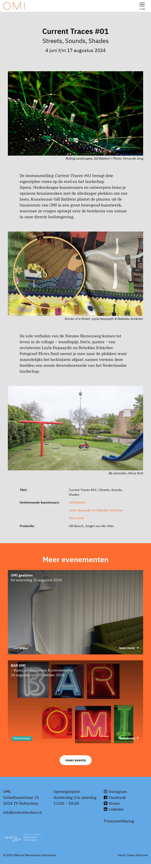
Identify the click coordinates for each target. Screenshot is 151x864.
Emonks (143, 855)
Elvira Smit (76, 518)
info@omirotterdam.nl (22, 812)
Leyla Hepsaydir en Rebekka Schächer (96, 510)
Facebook (117, 797)
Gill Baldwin (77, 502)
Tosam (131, 855)
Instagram (117, 791)
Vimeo (114, 803)
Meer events (75, 760)
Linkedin (116, 809)
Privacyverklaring (119, 821)
